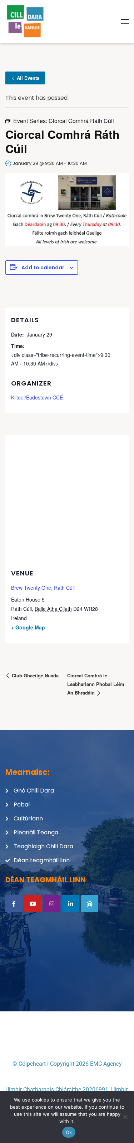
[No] (125, 1116)
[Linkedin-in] (70, 903)
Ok (69, 1132)
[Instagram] (51, 903)
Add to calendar (42, 267)
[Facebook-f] (14, 903)
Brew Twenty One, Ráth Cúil (43, 587)
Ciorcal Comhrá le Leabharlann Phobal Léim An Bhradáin (95, 684)
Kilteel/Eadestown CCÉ (37, 397)
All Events (28, 77)
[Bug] (89, 903)
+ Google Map (28, 627)
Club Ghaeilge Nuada (34, 675)
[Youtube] (32, 903)
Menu (125, 21)
